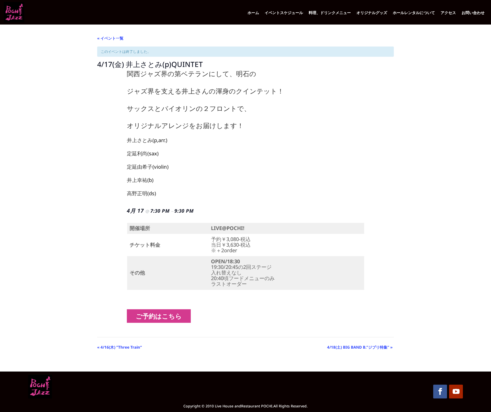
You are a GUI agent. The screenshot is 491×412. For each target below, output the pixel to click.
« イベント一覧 (110, 38)
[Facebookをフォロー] (440, 391)
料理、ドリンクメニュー (330, 13)
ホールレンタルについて (414, 13)
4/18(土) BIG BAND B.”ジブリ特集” (360, 347)
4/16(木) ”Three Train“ (119, 347)
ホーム (253, 13)
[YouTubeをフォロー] (456, 391)
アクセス (448, 13)
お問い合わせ (473, 13)
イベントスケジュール (284, 13)
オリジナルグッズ (371, 13)
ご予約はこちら (161, 316)
